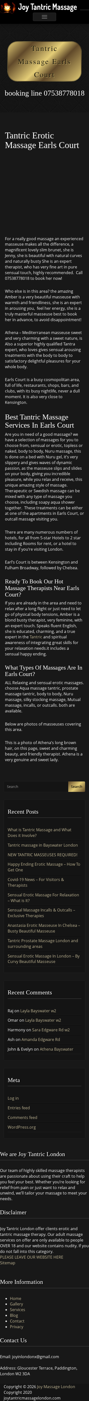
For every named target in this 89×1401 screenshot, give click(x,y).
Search (76, 786)
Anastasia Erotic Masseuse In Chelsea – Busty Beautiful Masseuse (44, 928)
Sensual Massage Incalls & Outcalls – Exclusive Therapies (41, 912)
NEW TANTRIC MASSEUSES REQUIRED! (42, 854)
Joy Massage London (56, 1386)
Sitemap (7, 1263)
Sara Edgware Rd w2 (51, 1030)
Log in (13, 1098)
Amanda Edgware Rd (41, 1039)
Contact (17, 1321)
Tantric (35, 637)
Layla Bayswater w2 (38, 1010)
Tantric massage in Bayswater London (43, 845)
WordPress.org (22, 1127)
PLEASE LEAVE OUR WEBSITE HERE (31, 1257)
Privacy (16, 1326)
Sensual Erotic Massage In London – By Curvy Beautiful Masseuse (44, 958)
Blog (14, 1315)
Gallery (16, 1304)
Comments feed (22, 1117)
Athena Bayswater (56, 1049)
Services (17, 1309)
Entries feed (19, 1108)
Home (15, 1298)
